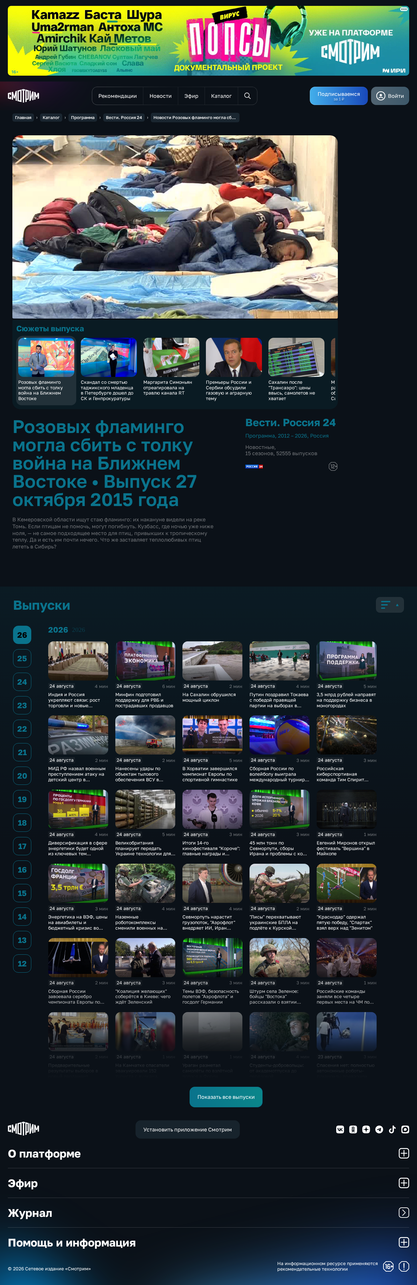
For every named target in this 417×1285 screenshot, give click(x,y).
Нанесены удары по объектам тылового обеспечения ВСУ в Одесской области (137, 776)
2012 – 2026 (292, 435)
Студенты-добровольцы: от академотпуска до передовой (277, 1070)
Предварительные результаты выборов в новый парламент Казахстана (73, 1073)
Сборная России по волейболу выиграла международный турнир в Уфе (279, 776)
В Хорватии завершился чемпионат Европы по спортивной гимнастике (209, 774)
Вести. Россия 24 (124, 117)
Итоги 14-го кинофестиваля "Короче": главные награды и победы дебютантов (211, 851)
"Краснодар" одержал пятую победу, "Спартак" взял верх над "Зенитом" (344, 922)
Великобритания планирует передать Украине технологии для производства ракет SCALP (143, 853)
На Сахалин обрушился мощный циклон (209, 697)
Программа (82, 117)
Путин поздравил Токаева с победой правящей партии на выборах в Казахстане (279, 702)
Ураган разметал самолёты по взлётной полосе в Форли (207, 1070)
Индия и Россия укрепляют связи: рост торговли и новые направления (74, 702)
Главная (23, 117)
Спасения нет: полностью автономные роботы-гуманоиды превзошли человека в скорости (346, 1073)
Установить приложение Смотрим (187, 1129)
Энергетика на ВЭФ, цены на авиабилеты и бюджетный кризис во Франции (78, 925)
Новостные (259, 447)
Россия (319, 435)
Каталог (51, 117)
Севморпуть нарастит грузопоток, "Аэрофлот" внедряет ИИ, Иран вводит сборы (208, 925)
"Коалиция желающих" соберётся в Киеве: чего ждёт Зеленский (142, 996)
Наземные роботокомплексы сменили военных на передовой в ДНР (139, 925)
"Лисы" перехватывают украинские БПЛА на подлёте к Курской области (275, 925)
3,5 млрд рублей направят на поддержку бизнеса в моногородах (346, 700)
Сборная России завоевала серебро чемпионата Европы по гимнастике (74, 999)
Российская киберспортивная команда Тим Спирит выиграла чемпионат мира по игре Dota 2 (340, 779)
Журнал (30, 1212)
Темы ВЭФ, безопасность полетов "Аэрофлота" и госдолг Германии (210, 996)
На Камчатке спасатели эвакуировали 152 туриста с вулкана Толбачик (142, 1073)
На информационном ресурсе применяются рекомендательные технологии (327, 1266)
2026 (78, 629)
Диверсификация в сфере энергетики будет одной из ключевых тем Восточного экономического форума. (77, 853)
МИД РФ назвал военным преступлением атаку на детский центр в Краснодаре (77, 776)
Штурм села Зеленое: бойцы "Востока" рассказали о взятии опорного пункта (274, 999)
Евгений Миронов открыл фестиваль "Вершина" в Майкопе (346, 848)
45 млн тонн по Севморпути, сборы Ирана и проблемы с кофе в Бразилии (279, 851)
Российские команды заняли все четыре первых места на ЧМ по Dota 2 (343, 999)
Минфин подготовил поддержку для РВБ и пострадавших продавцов (144, 700)
